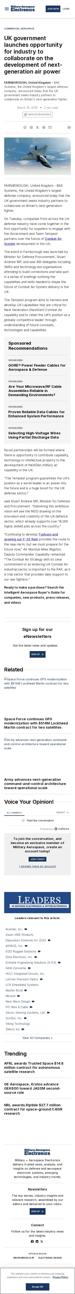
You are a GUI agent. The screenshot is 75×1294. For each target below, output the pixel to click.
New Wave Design (18, 1001)
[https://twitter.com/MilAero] (41, 1241)
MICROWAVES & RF (23, 1257)
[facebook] (25, 127)
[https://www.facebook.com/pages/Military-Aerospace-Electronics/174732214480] (32, 1241)
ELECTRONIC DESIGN (50, 1257)
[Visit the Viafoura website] (61, 828)
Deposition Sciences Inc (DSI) (26, 940)
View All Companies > (37, 1038)
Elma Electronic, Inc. (19, 957)
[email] (50, 127)
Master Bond (14, 990)
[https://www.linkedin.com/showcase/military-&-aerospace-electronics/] (37, 1241)
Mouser (11, 996)
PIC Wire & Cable (17, 1007)
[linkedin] (31, 127)
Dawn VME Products (19, 934)
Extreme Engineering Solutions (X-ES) (31, 962)
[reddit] (44, 127)
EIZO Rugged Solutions (21, 951)
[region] (37, 821)
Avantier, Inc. (14, 929)
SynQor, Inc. (14, 1018)
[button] (6, 8)
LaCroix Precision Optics (22, 979)
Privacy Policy (60, 1277)
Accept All (37, 1286)
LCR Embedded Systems (22, 985)
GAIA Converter (16, 968)
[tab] (14, 813)
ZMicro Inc (13, 1029)
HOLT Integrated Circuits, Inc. (25, 973)
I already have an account (37, 866)
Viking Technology (18, 1023)
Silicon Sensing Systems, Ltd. (25, 1012)
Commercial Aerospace (19, 28)
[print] (69, 127)
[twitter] (37, 127)
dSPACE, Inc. (14, 946)
